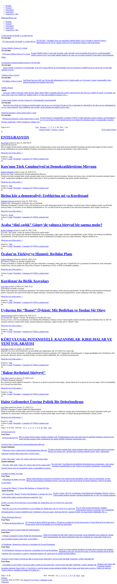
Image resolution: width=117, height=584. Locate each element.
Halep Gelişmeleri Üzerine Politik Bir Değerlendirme (42, 402)
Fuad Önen (9, 12)
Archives (54, 130)
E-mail (9, 159)
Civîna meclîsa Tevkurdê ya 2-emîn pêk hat (17, 36)
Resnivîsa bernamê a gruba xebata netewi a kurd (18, 113)
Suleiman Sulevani (7, 201)
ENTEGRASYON (15, 137)
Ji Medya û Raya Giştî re (10, 75)
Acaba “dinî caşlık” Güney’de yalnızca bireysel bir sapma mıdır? (51, 225)
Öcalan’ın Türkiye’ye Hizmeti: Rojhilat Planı (36, 254)
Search (61, 130)
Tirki (10, 157)
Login (50, 580)
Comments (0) (27, 159)
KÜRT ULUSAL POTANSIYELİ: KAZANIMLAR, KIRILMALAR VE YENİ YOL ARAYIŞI (36, 503)
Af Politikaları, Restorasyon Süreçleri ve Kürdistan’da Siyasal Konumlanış (28, 544)
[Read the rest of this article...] (12, 153)
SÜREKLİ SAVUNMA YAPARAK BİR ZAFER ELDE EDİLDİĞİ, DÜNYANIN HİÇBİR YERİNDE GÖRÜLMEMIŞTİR (47, 559)
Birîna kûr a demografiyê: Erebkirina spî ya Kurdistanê (44, 195)
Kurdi (11, 215)
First (37, 127)
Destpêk (8, 6)
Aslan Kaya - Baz (11, 14)
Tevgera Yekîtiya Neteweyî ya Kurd (14, 48)
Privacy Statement (40, 580)
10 (42, 428)
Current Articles (44, 130)
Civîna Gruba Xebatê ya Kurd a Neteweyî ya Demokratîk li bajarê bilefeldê (28, 100)
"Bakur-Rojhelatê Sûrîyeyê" (23, 372)
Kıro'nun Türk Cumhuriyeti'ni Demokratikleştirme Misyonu (48, 166)
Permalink (17, 159)
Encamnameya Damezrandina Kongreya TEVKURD (20, 63)
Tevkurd (8, 8)
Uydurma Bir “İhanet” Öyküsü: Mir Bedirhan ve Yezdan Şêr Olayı (53, 310)
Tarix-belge (9, 10)
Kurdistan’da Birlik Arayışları (25, 281)
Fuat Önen (5, 143)
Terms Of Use (29, 580)
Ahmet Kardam (6, 316)
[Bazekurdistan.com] (9, 18)
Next (45, 428)
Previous (43, 127)
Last (49, 428)
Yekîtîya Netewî (7, 88)
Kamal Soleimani (7, 172)
